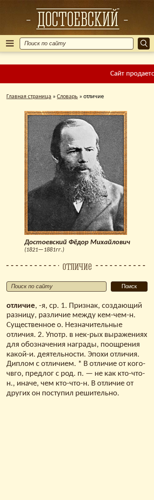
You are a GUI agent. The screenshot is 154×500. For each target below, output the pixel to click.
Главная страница (28, 97)
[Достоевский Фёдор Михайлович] (77, 19)
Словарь (67, 97)
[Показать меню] (10, 43)
